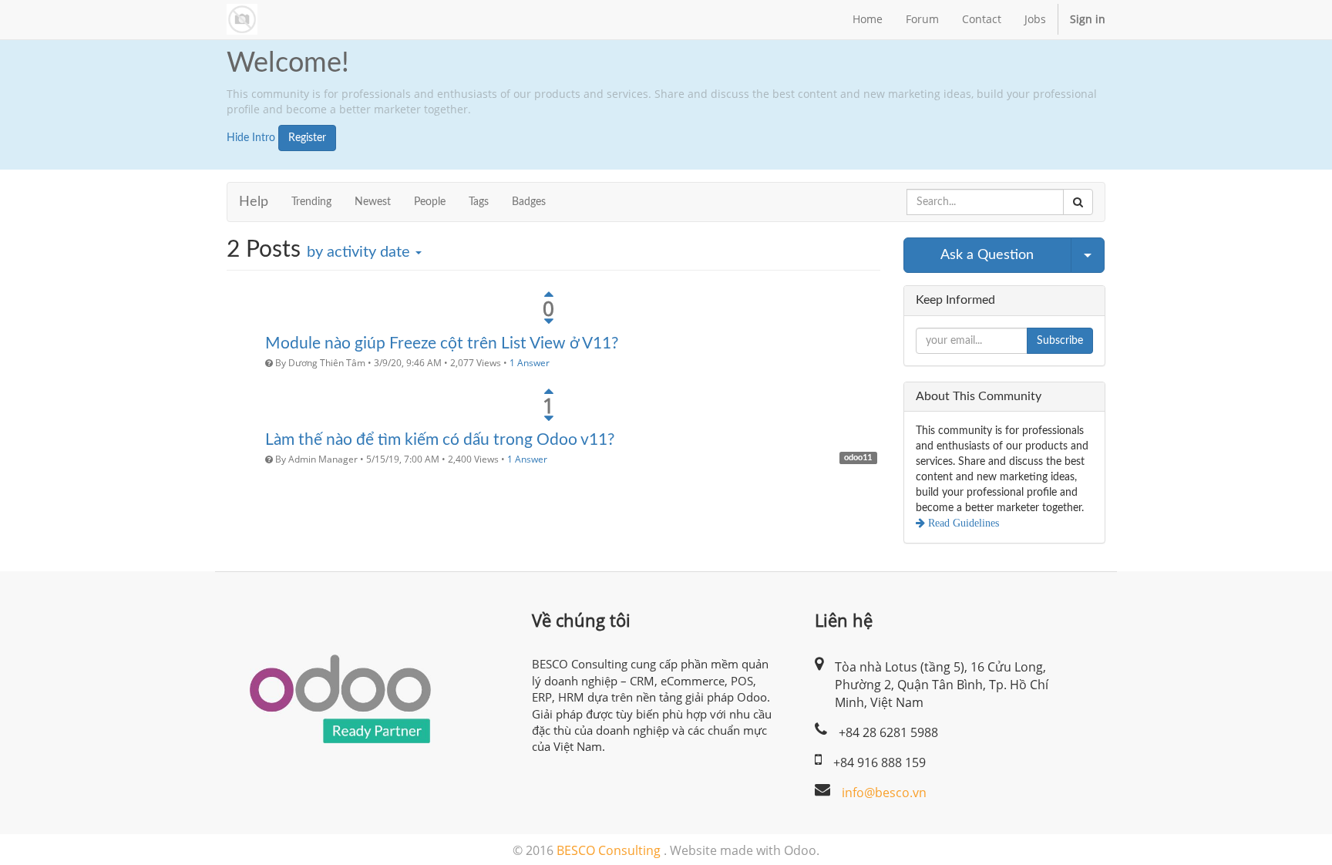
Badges (529, 202)
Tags (479, 202)
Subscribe (1060, 340)
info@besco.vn (884, 792)
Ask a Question (987, 255)
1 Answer (530, 362)
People (430, 202)
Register (307, 138)
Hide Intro (251, 138)
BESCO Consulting (609, 850)
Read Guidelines (962, 522)
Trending (311, 202)
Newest (373, 202)
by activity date (360, 252)
